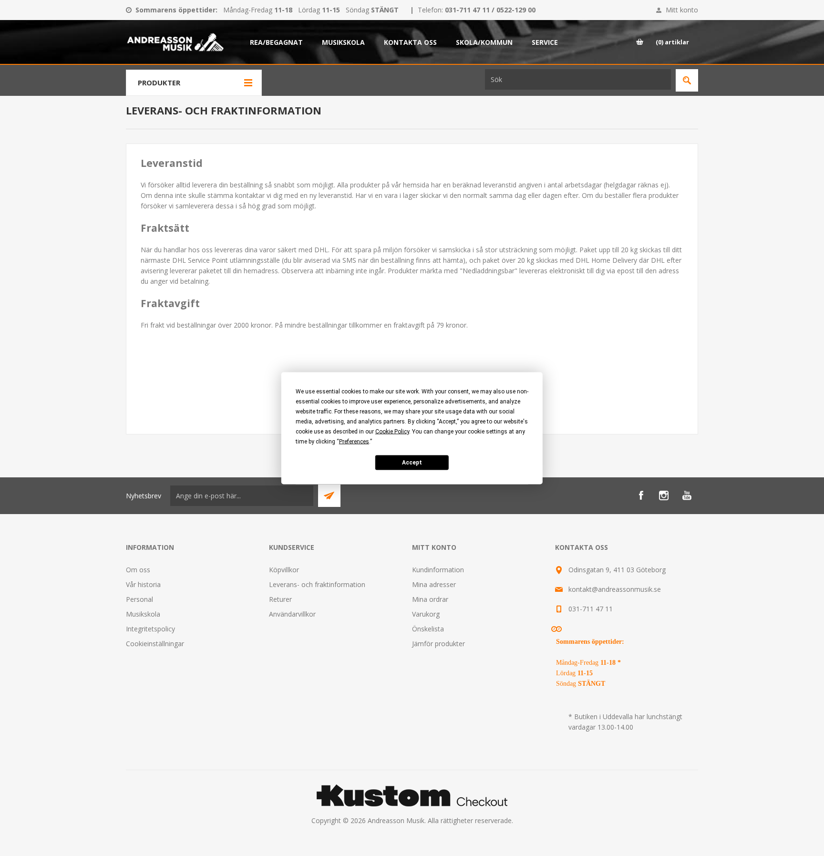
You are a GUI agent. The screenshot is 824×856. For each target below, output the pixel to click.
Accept (412, 462)
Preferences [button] (354, 441)
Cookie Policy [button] (392, 431)
